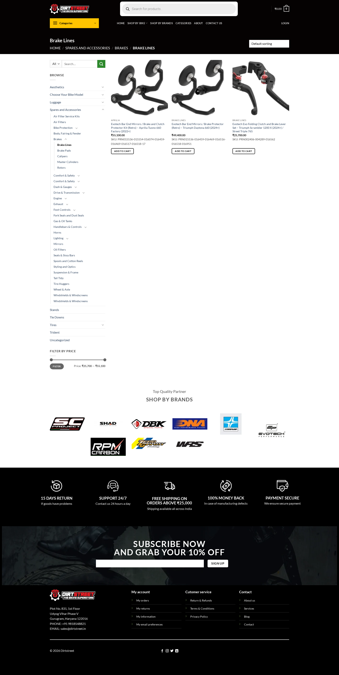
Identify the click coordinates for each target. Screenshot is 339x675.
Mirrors (58, 244)
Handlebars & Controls (68, 226)
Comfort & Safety (64, 175)
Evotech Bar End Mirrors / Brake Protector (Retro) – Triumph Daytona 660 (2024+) (198, 125)
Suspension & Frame (66, 272)
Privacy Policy (199, 616)
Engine (58, 198)
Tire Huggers (61, 283)
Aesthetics (57, 87)
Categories (183, 23)
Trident (55, 332)
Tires (53, 325)
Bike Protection (63, 127)
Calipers (62, 156)
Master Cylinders (67, 162)
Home (121, 23)
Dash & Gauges (63, 187)
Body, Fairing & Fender (67, 133)
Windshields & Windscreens (71, 295)
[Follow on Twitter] (171, 651)
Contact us (214, 23)
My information (146, 616)
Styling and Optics (65, 266)
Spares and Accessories (87, 48)
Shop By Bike (136, 23)
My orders (142, 600)
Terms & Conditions (202, 608)
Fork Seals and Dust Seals (69, 215)
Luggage (55, 102)
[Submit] (101, 64)
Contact (249, 624)
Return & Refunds (201, 600)
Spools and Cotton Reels (68, 261)
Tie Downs (57, 317)
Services (249, 608)
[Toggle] (103, 87)
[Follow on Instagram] (167, 651)
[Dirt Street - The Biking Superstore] (69, 9)
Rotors (61, 167)
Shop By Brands (161, 23)
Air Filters (60, 122)
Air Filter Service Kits (67, 116)
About (198, 23)
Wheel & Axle (62, 289)
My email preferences (149, 624)
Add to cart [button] (122, 151)
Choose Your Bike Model (66, 94)
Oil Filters (60, 249)
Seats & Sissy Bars (64, 255)
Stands (54, 310)
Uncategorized (60, 340)
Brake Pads (64, 150)
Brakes (121, 48)
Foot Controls (62, 209)
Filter (57, 366)
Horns (57, 232)
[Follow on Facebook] (162, 651)
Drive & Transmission (67, 192)
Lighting (58, 238)
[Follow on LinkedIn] (176, 651)
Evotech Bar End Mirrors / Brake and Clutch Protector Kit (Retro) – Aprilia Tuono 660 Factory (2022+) (137, 127)
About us (249, 600)
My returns (143, 608)
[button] (282, 8)
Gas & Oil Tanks (63, 221)
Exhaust (58, 204)
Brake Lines (64, 144)
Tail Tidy (59, 278)
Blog (247, 616)
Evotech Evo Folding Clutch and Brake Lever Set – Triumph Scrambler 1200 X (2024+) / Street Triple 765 (259, 127)
